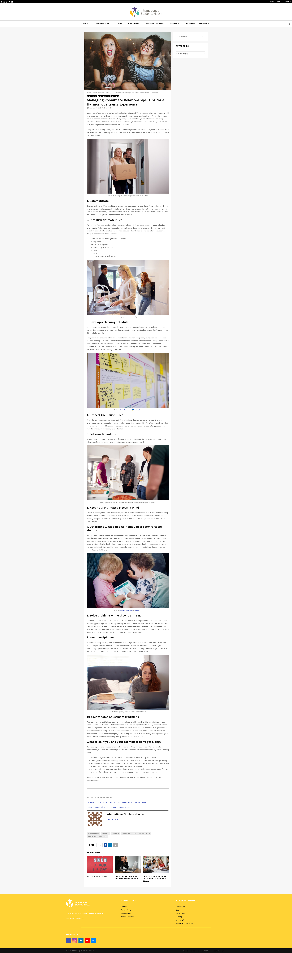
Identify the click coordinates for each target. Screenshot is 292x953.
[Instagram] (74, 940)
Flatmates (105, 833)
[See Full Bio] (119, 819)
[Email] (93, 940)
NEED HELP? (190, 24)
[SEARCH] (202, 36)
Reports (124, 907)
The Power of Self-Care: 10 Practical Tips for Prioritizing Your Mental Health (116, 802)
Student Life (106, 96)
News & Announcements (185, 923)
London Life (180, 920)
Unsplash (139, 410)
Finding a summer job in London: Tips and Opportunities (108, 807)
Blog (99, 96)
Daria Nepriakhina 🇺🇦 (126, 410)
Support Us (174, 24)
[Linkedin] (80, 940)
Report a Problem (127, 916)
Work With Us (126, 913)
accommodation (93, 833)
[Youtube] (87, 940)
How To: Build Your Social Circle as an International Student (154, 878)
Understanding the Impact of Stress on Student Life (127, 877)
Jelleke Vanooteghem (126, 610)
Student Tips (115, 96)
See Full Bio (112, 819)
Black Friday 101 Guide (97, 876)
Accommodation (92, 96)
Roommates (126, 833)
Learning (179, 917)
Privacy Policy (126, 910)
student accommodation (141, 833)
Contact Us (287, 2)
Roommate (115, 833)
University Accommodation (97, 836)
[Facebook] (68, 940)
